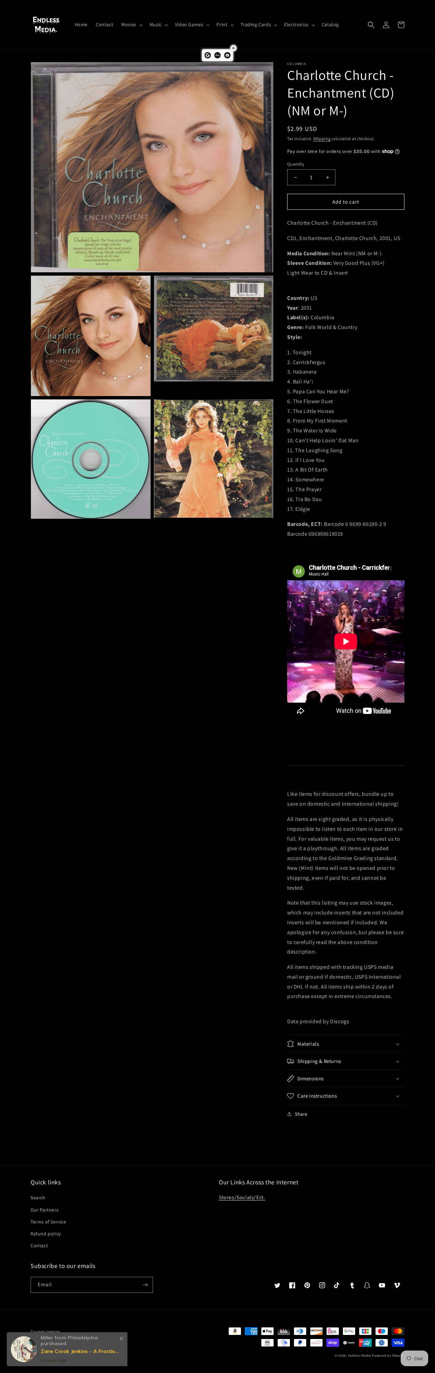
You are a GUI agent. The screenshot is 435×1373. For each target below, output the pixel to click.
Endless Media (359, 1355)
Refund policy (46, 1234)
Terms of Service (48, 1222)
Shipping (322, 138)
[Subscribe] (145, 1285)
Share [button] (301, 1114)
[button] (131, 24)
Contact (39, 1245)
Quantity (295, 164)
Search (38, 1198)
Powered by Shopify (388, 1355)
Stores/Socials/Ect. (242, 1197)
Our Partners (44, 1210)
